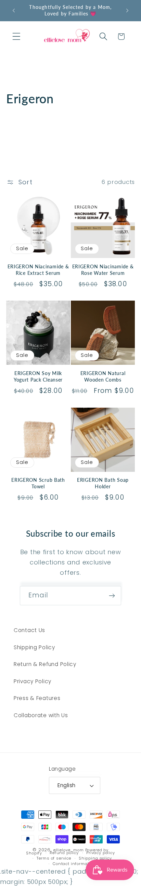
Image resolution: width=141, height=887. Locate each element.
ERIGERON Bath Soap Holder (103, 483)
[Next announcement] (127, 10)
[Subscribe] (112, 595)
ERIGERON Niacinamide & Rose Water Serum (103, 270)
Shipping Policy (34, 647)
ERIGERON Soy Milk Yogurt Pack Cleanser (38, 376)
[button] (17, 36)
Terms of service (54, 858)
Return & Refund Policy (45, 664)
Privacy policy (100, 852)
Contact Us (29, 630)
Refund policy (64, 852)
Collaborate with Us (41, 715)
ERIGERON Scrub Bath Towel (38, 483)
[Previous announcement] (13, 10)
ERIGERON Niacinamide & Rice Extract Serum (38, 270)
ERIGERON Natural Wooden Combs (103, 376)
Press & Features (37, 698)
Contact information (74, 863)
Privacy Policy (32, 681)
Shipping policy (95, 858)
